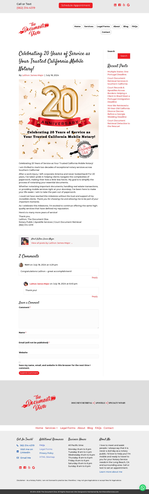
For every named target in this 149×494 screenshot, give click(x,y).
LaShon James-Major (39, 284)
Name (22, 332)
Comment (25, 307)
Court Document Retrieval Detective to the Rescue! (119, 123)
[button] (115, 5)
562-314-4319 (27, 445)
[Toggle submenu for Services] (57, 428)
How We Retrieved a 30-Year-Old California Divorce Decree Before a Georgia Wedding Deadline (119, 111)
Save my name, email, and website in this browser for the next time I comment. (54, 366)
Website (23, 352)
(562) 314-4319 (26, 7)
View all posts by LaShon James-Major (52, 243)
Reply (95, 277)
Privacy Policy (46, 453)
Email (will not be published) (34, 342)
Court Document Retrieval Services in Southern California (118, 81)
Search (111, 51)
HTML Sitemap (47, 457)
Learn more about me (110, 472)
